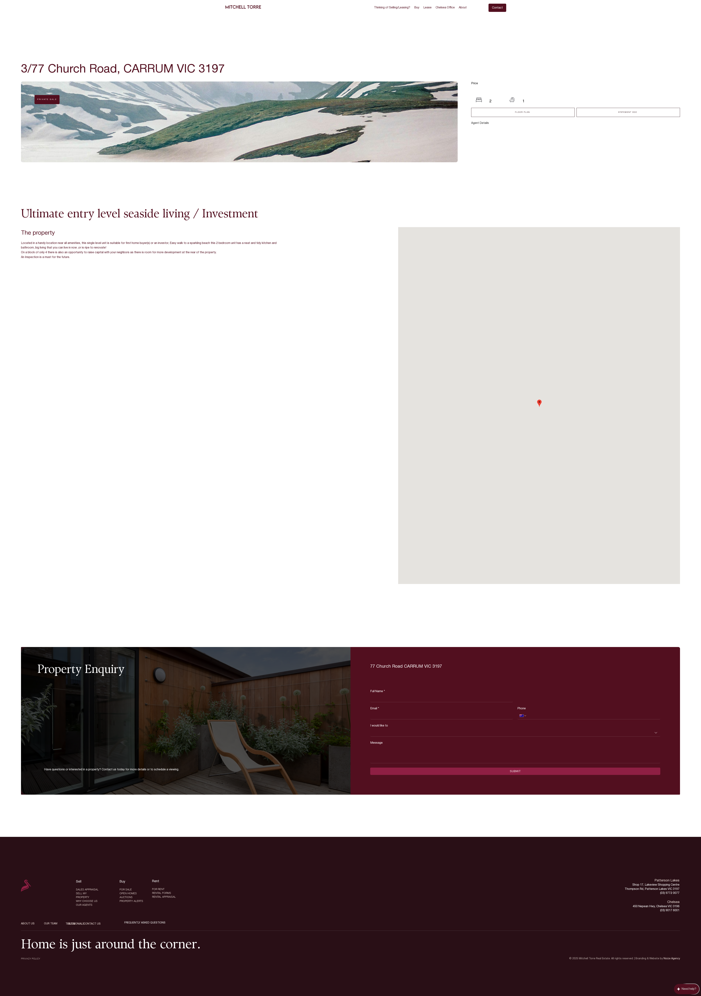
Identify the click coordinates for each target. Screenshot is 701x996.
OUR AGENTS (84, 904)
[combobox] (515, 732)
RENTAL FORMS (161, 893)
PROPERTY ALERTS (131, 901)
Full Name (377, 691)
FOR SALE (126, 889)
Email (374, 708)
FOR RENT (158, 889)
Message (376, 743)
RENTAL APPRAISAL (164, 896)
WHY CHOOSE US (86, 901)
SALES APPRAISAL (87, 889)
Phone (521, 708)
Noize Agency (672, 958)
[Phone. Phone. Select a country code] (523, 715)
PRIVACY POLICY (30, 958)
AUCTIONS (126, 897)
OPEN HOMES (128, 893)
